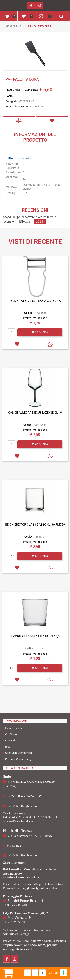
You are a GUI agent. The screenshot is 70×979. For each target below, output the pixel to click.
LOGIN (40, 221)
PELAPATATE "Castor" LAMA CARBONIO (35, 301)
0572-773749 (34, 796)
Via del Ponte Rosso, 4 (25, 900)
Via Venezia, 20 (20, 917)
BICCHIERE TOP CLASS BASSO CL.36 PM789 (35, 524)
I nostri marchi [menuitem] (13, 728)
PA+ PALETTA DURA (39, 26)
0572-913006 (15, 796)
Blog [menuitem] (7, 746)
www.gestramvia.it (17, 949)
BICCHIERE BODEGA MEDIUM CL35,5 (35, 636)
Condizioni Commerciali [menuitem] (18, 752)
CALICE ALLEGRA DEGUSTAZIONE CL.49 (35, 412)
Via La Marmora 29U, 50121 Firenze (29, 836)
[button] (35, 53)
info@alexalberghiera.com (23, 806)
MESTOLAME (13, 26)
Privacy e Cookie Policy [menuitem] (18, 759)
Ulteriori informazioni (20, 158)
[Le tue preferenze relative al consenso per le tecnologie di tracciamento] (63, 972)
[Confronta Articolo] (19, 120)
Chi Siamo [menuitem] (11, 734)
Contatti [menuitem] (10, 740)
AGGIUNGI (57, 973)
